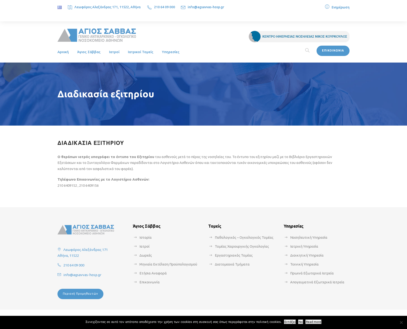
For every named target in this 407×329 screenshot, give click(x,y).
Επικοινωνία (149, 282)
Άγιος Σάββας (89, 52)
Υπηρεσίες (170, 52)
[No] (401, 322)
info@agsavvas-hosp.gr (206, 7)
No (301, 322)
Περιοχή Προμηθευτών (80, 293)
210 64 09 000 (164, 7)
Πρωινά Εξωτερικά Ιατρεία (312, 273)
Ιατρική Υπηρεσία (304, 246)
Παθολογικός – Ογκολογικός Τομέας (244, 237)
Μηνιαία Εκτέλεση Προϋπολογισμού (168, 264)
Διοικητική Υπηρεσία (307, 255)
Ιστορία (145, 237)
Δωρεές (145, 255)
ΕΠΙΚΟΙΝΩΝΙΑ (333, 50)
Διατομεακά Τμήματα (232, 264)
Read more (313, 322)
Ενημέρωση (341, 7)
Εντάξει (290, 322)
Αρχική (63, 52)
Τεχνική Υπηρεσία (304, 264)
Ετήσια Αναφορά (153, 273)
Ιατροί (114, 52)
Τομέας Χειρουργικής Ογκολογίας (242, 246)
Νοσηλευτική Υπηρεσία (308, 237)
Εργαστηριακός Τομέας (234, 255)
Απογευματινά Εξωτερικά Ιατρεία (317, 282)
